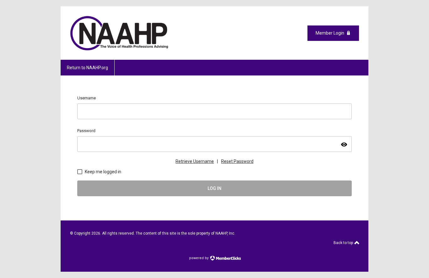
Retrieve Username (195, 161)
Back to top (344, 243)
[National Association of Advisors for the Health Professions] (119, 49)
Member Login (330, 33)
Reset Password (237, 161)
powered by (199, 258)
